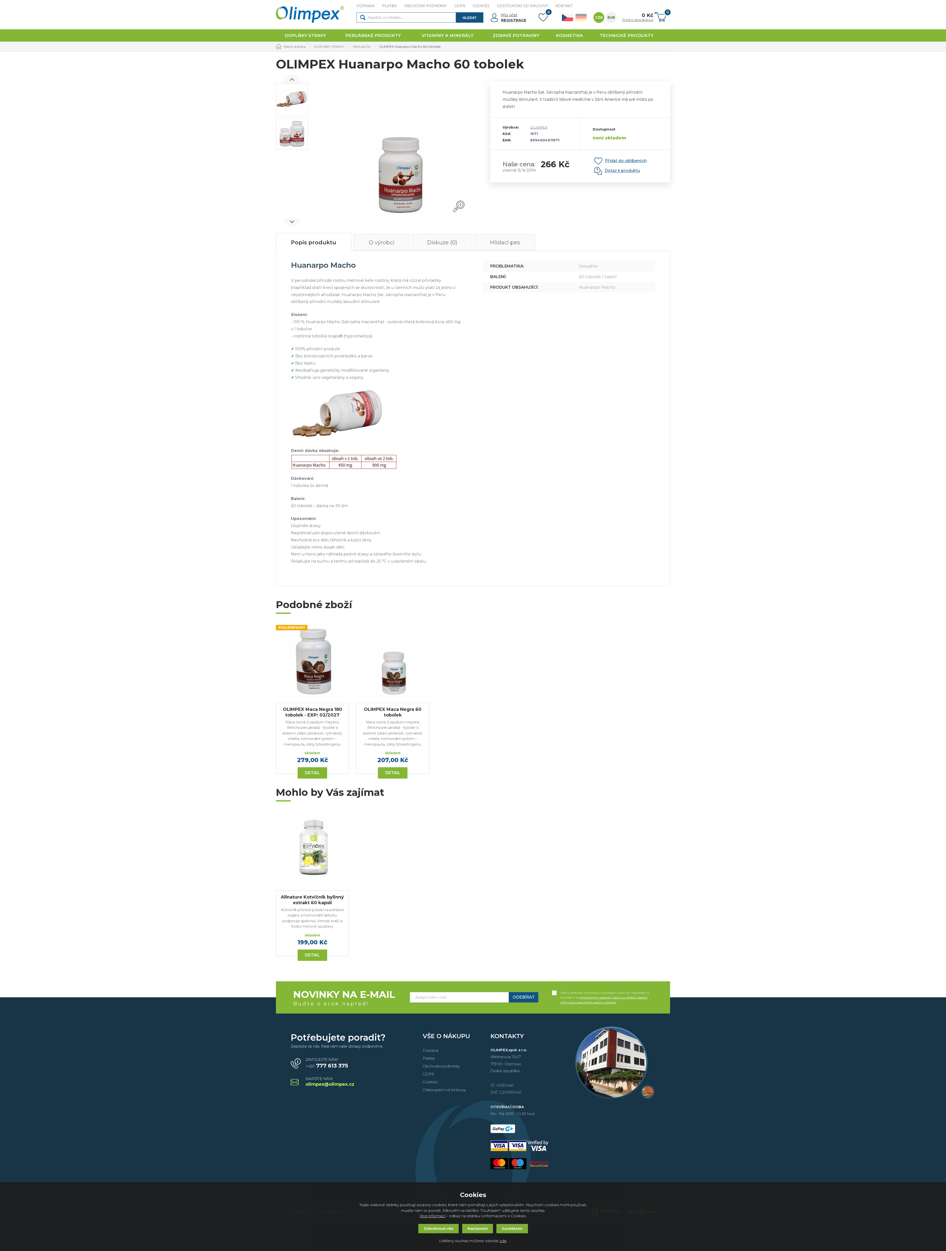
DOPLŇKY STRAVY (305, 35)
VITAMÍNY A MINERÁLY (447, 35)
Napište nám (329, 1082)
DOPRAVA (365, 6)
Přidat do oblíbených (626, 160)
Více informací (432, 1216)
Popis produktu (313, 242)
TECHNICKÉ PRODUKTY (627, 35)
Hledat (469, 18)
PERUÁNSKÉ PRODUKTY (373, 35)
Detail (312, 772)
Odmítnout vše (438, 1228)
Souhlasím (512, 1228)
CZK (599, 17)
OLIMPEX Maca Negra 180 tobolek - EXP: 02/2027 (312, 712)
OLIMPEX (538, 127)
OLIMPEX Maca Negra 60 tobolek (393, 712)
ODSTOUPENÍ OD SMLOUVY (522, 6)
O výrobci (381, 242)
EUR (611, 17)
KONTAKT (564, 6)
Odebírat (524, 997)
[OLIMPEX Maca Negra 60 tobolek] (392, 661)
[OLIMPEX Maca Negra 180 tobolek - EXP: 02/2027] (312, 661)
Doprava (430, 1050)
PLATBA (389, 6)
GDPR (459, 6)
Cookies (430, 1082)
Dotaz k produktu (622, 170)
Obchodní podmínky (441, 1066)
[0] (543, 18)
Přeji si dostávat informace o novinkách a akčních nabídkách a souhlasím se (604, 993)
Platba (429, 1058)
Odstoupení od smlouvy (444, 1089)
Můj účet (509, 15)
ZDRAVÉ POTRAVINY (516, 35)
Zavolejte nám (326, 1063)
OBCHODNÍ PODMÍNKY (425, 6)
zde (503, 1240)
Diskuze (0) (442, 242)
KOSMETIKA (569, 35)
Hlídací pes (505, 242)
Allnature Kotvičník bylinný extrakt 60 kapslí (312, 899)
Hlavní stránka (294, 47)
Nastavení (478, 1228)
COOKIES (481, 6)
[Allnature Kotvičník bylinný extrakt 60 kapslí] (312, 849)
